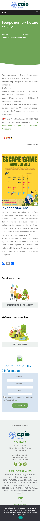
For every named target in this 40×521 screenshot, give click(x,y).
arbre (22, 477)
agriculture (14, 477)
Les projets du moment (19, 486)
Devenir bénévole (20, 505)
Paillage (35, 488)
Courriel (19, 376)
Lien (16, 400)
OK (21, 518)
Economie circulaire (16, 482)
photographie (9, 490)
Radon (18, 490)
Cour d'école (24, 480)
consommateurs (11, 479)
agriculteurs (29, 474)
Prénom (19, 383)
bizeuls (28, 477)
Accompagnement (14, 474)
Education (32, 482)
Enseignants (7, 485)
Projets (26, 34)
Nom (19, 390)
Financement (16, 485)
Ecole (4, 483)
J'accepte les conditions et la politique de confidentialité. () (19, 398)
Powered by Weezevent (32, 144)
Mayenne (26, 487)
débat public (33, 480)
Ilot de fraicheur (27, 485)
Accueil (5, 34)
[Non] (37, 513)
